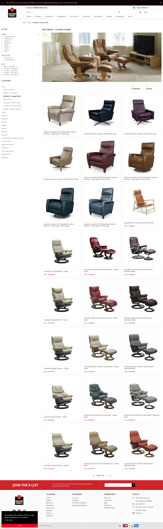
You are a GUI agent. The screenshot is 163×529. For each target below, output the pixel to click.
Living (3, 86)
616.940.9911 (142, 8)
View (133, 86)
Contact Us (108, 500)
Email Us (137, 513)
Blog (105, 503)
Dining (3, 112)
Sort (147, 86)
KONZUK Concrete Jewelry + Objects (13, 138)
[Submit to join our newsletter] (133, 485)
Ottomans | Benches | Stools (12, 106)
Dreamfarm (5, 148)
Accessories (50, 508)
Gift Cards (107, 505)
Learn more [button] (8, 520)
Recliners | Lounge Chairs (12, 96)
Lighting (4, 125)
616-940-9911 (139, 504)
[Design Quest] (12, 13)
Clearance (5, 131)
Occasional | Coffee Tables (11, 103)
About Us (107, 498)
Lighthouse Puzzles (7, 144)
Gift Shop (4, 122)
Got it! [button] (20, 525)
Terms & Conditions (79, 503)
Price (3, 64)
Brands (48, 513)
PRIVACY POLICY (109, 508)
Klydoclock (5, 157)
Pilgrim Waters (6, 154)
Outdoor (4, 128)
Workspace (5, 119)
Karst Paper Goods (7, 151)
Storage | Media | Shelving (11, 109)
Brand (4, 34)
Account (75, 498)
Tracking (75, 500)
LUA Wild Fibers (6, 141)
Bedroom (4, 115)
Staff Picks (5, 135)
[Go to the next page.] (110, 475)
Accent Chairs (7, 99)
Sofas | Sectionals (9, 90)
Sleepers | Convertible (10, 93)
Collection (6, 55)
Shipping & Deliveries (79, 505)
